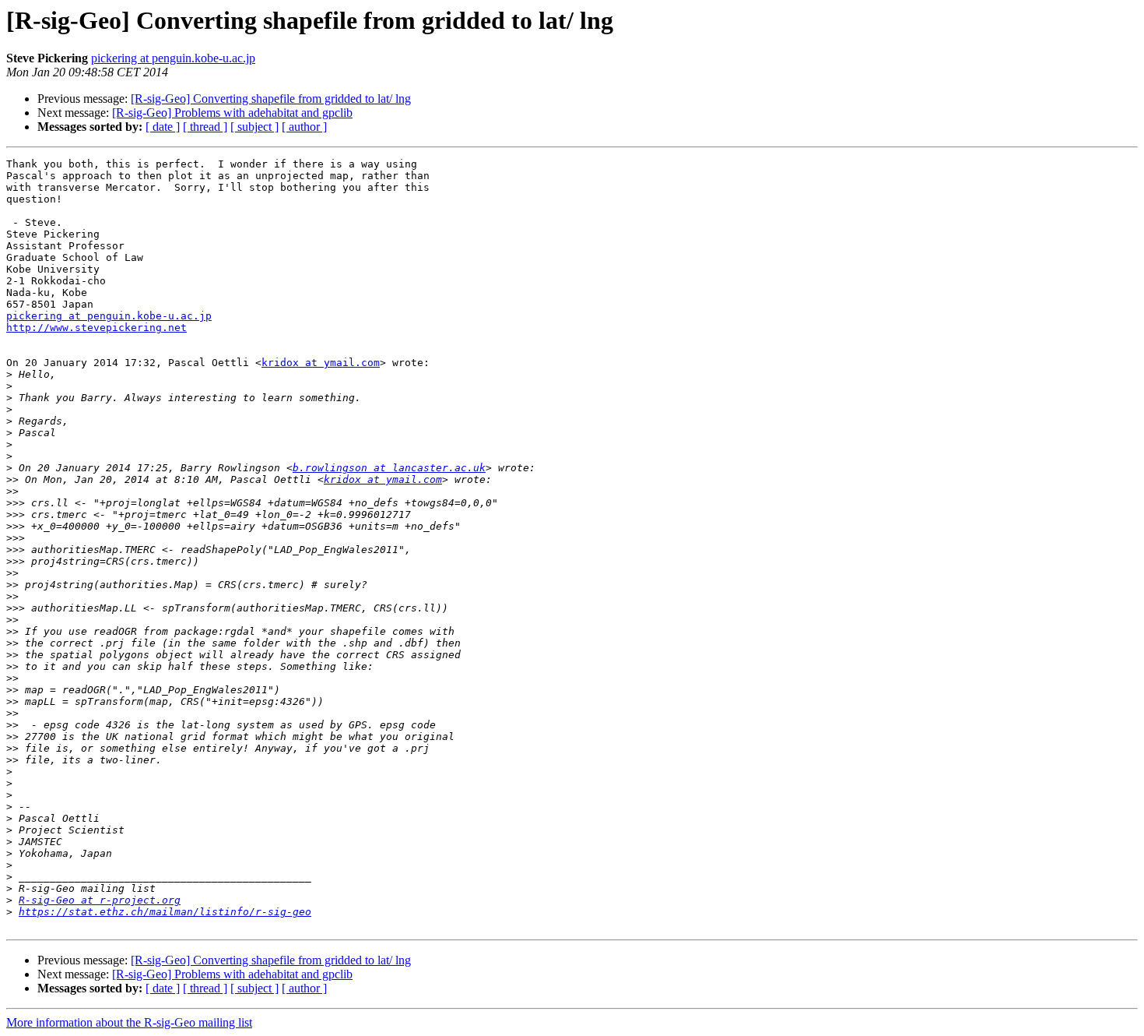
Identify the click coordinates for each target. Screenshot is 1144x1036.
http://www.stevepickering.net (96, 327)
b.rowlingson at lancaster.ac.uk (389, 468)
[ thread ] (205, 126)
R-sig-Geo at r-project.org (100, 900)
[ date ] (163, 126)
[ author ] (304, 126)
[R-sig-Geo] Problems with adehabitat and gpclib (232, 112)
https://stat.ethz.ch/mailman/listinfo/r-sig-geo (165, 912)
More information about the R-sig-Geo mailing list (129, 1022)
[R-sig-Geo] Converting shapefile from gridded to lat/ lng (271, 98)
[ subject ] (254, 126)
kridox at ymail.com (320, 362)
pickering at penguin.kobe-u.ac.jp (173, 58)
